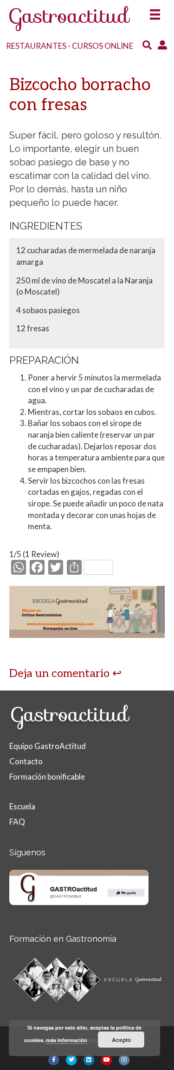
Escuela (22, 806)
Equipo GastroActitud (47, 746)
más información (66, 1040)
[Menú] (155, 12)
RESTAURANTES (36, 46)
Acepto (121, 1040)
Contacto (26, 761)
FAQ (17, 822)
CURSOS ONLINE (102, 46)
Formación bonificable (47, 776)
